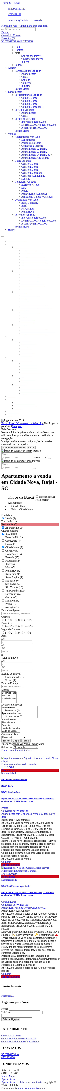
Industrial (26, 85)
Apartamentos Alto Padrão (35, 157)
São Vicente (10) (14, 587)
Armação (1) (11, 607)
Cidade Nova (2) (14, 547)
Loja (23, 187)
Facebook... (7, 995)
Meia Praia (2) (12, 600)
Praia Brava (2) (13, 570)
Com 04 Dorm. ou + (32, 106)
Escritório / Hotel (30, 184)
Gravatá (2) (11, 597)
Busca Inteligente (10, 610)
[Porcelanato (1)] (20, 710)
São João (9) (11, 580)
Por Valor (20, 214)
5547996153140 (16, 8)
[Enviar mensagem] (49, 458)
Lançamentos (28, 139)
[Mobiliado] (9, 695)
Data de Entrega (9, 683)
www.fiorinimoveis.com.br (31, 1088)
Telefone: (6, 1012)
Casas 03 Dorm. (29, 169)
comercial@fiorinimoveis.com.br (25, 20)
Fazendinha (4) (13, 560)
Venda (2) (11, 518)
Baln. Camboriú (29, 202)
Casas (24, 76)
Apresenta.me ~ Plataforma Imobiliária (21, 1082)
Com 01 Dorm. (29, 97)
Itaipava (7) (11, 564)
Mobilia (5, 689)
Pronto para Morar (31, 142)
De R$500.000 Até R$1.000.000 (38, 124)
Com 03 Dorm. (29, 103)
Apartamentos (28, 73)
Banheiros (6, 623)
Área (3, 635)
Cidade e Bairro (9, 530)
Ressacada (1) (12, 574)
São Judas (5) (12, 584)
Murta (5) (10, 567)
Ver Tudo (36, 70)
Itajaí (23, 205)
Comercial (26, 82)
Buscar (6, 740)
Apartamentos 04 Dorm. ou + (36, 154)
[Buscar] (2, 29)
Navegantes (27, 208)
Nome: (4, 1008)
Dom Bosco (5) (13, 554)
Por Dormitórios (23, 94)
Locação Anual (23, 70)
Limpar (16, 740)
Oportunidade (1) (14, 677)
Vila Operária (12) (14, 590)
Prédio (24, 190)
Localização (21, 199)
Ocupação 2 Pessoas (32, 145)
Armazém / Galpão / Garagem (37, 196)
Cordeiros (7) (12, 550)
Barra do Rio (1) (14, 537)
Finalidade (6, 515)
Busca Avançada (10, 743)
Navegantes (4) (13, 594)
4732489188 (14, 14)
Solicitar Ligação (11, 1019)
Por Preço (20, 118)
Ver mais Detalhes (10, 864)
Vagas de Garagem (11, 629)
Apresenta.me (8, 1079)
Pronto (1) (10, 680)
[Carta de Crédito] (11, 731)
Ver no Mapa (8, 1076)
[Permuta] (11, 725)
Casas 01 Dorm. (29, 163)
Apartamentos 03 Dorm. (34, 151)
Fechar (26, 740)
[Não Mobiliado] (9, 698)
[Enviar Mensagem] (34, 468)
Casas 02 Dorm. (29, 166)
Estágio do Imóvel (10, 673)
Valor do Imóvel (9, 657)
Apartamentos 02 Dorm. (34, 148)
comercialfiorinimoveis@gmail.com (20, 1041)
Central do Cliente (10, 1035)
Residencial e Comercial (34, 193)
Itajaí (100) (11, 534)
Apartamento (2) (13, 527)
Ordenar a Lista (9, 734)
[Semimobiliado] (9, 693)
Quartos (5, 616)
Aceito (31, 447)
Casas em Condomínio (33, 175)
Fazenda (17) (12, 557)
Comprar (6, 861)
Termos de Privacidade (14, 447)
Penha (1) (10, 604)
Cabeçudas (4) (12, 540)
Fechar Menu (22, 88)
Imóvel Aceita (8, 719)
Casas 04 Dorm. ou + (32, 172)
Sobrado (25, 79)
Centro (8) (10, 544)
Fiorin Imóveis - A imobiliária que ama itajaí (24, 25)
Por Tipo (19, 109)
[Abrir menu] (2, 235)
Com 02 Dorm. (29, 100)
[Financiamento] (11, 722)
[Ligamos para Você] (12, 420)
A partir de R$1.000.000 (34, 127)
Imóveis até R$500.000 (33, 121)
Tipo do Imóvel (9, 521)
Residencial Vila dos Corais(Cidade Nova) (23, 907)
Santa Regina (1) (14, 577)
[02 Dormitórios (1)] (20, 716)
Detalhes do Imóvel (11, 704)
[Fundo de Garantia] (11, 728)
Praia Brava (27, 211)
